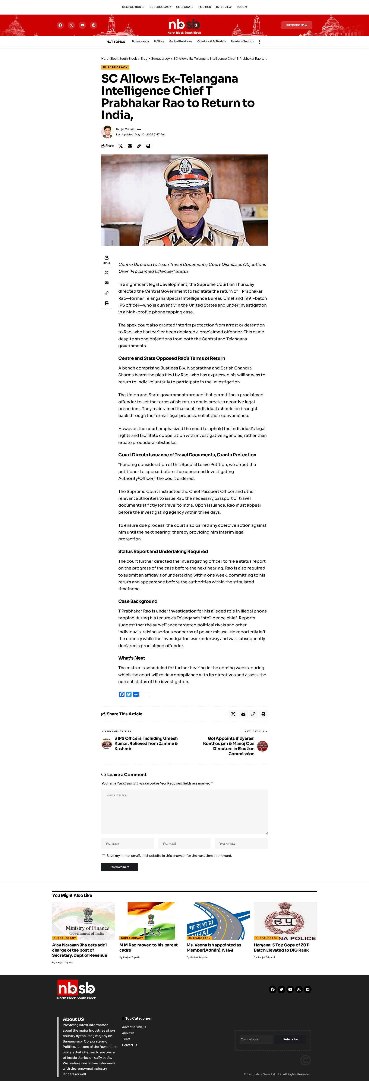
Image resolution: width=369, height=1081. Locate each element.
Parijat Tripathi (125, 129)
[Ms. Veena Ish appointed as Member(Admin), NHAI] (218, 921)
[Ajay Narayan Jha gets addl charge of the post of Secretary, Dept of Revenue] (83, 921)
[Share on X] (120, 146)
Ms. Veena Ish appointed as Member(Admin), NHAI (214, 948)
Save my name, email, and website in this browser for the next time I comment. (169, 856)
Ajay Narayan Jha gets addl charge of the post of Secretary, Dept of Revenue (79, 950)
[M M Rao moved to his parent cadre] (150, 921)
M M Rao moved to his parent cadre (148, 948)
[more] (259, 42)
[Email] (130, 146)
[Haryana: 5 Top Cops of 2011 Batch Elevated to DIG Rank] (285, 921)
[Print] (148, 146)
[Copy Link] (139, 146)
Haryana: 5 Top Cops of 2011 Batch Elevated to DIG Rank (282, 948)
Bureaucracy (115, 67)
